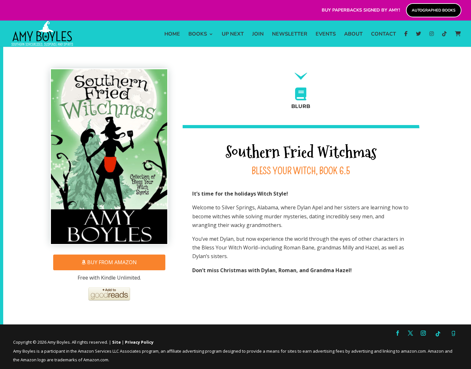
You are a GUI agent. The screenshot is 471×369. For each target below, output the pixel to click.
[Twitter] (418, 39)
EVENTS (326, 35)
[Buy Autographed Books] (458, 39)
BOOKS (197, 35)
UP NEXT (233, 35)
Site (116, 342)
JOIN (258, 35)
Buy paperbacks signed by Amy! (361, 10)
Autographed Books (434, 10)
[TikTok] (444, 39)
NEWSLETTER (289, 35)
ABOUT (353, 35)
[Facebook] (406, 39)
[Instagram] (431, 39)
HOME (172, 35)
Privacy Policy (139, 342)
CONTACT (383, 35)
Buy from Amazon (111, 262)
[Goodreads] (453, 333)
